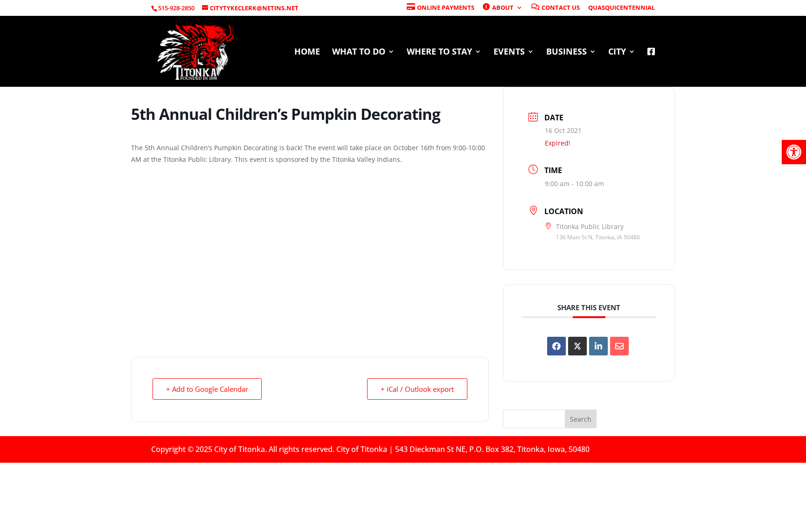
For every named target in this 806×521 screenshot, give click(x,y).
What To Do (358, 52)
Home (307, 52)
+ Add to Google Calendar (207, 389)
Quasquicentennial (621, 8)
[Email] (619, 346)
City (617, 52)
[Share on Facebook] (556, 346)
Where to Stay (439, 52)
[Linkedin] (598, 346)
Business (566, 52)
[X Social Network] (577, 346)
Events (509, 52)
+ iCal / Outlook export (417, 389)
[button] (794, 152)
